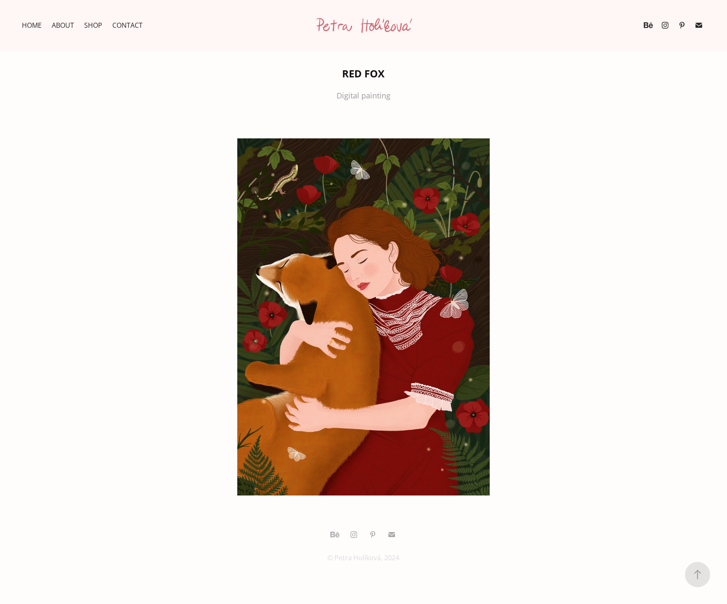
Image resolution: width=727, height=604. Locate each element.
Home (32, 25)
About (63, 25)
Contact (127, 25)
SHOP (93, 25)
